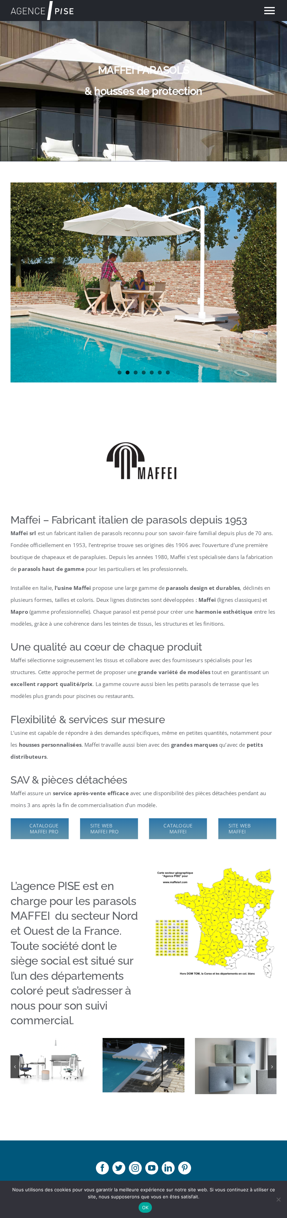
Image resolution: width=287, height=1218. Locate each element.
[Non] (278, 1199)
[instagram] (135, 1168)
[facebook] (102, 1168)
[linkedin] (168, 1168)
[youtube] (151, 1168)
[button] (14, 1066)
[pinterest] (184, 1168)
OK (145, 1207)
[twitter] (118, 1168)
